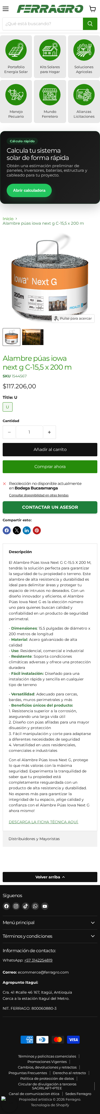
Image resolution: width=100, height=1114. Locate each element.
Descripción (20, 551)
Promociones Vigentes (47, 1061)
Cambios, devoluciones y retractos (47, 1067)
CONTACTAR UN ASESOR (50, 507)
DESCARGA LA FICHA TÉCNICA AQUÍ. (43, 822)
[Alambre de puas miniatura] (33, 337)
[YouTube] (45, 906)
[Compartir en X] (17, 530)
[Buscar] (90, 24)
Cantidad (11, 421)
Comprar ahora (50, 466)
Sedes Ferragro (78, 1094)
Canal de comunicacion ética (34, 1094)
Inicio (8, 218)
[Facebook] (6, 906)
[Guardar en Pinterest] (37, 530)
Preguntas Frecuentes (28, 1073)
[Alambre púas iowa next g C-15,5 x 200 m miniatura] (11, 337)
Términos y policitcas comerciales (47, 1056)
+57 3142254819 (38, 960)
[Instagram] (16, 906)
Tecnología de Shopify (50, 1105)
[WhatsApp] (35, 906)
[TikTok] (25, 906)
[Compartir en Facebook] (7, 530)
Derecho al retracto (69, 1073)
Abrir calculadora (29, 190)
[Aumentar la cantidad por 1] (49, 432)
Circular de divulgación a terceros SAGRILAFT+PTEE (47, 1086)
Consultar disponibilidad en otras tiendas (39, 495)
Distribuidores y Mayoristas (34, 838)
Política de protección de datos (47, 1078)
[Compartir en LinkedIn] (27, 530)
